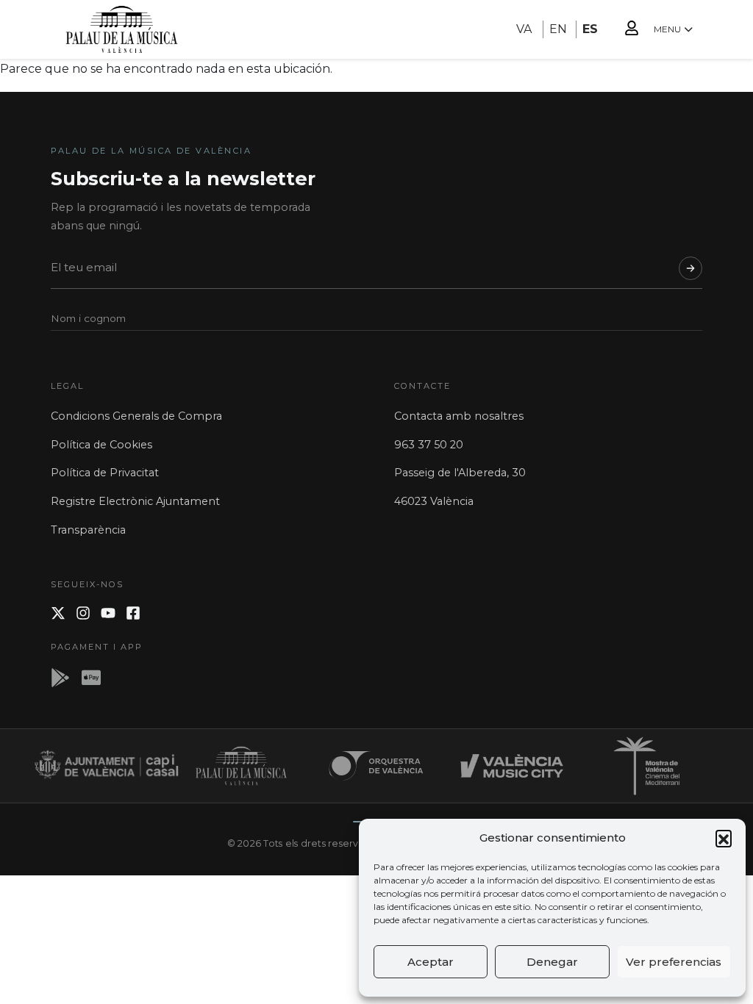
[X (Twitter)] (58, 613)
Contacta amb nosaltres (459, 416)
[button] (723, 838)
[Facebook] (133, 613)
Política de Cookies (101, 444)
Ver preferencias (673, 962)
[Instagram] (83, 613)
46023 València (434, 501)
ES (590, 29)
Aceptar (430, 962)
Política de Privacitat (105, 472)
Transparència (88, 530)
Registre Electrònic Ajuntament (135, 501)
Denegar (552, 962)
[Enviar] (690, 268)
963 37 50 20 (428, 444)
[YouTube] (108, 613)
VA (524, 29)
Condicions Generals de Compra (136, 416)
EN (558, 29)
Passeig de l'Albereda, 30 (460, 472)
